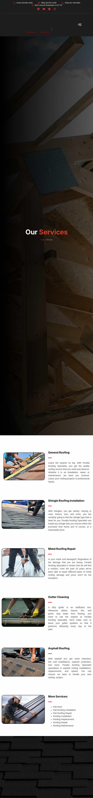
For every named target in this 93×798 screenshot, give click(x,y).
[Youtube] (43, 9)
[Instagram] (54, 9)
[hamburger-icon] (79, 25)
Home (42, 240)
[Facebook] (38, 9)
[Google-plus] (49, 9)
